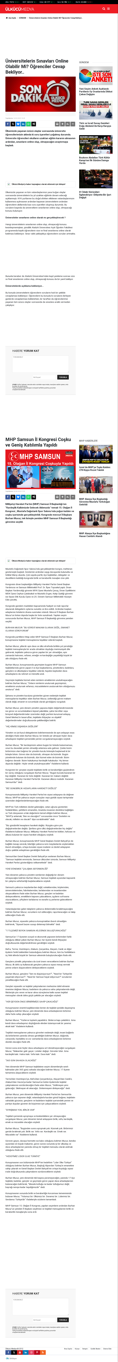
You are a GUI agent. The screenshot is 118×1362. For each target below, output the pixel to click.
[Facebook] (7, 124)
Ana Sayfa (12, 18)
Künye (77, 1349)
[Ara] (104, 8)
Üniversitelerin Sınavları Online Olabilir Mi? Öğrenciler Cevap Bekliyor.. (56, 18)
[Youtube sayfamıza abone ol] (20, 1352)
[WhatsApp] (28, 124)
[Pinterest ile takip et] (37, 1352)
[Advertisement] (59, 39)
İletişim (85, 1349)
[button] (62, 124)
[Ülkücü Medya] (19, 9)
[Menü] (108, 8)
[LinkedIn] (23, 124)
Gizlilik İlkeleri (95, 1349)
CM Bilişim (13, 1358)
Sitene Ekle (107, 1349)
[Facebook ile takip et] (8, 1352)
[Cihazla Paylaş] (33, 124)
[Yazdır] (57, 124)
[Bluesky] (18, 124)
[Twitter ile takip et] (14, 1352)
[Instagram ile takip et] (31, 1352)
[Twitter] (13, 124)
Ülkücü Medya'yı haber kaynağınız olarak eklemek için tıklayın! (38, 184)
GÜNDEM (22, 18)
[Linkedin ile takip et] (25, 1352)
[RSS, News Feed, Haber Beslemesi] (43, 1352)
